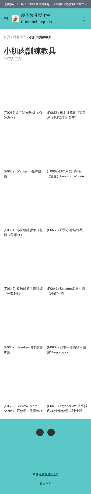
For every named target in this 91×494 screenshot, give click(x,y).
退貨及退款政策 (49, 474)
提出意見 (45, 483)
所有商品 (19, 37)
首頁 (7, 37)
